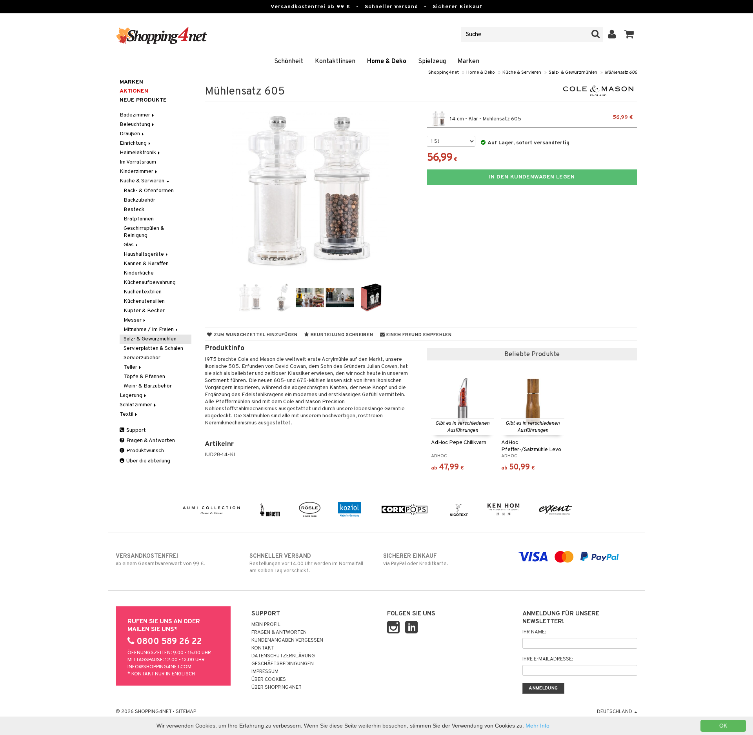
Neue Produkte (143, 100)
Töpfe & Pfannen (144, 376)
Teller (131, 367)
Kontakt (262, 648)
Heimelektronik (138, 152)
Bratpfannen (139, 219)
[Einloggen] (612, 34)
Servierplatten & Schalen (153, 348)
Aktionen (134, 91)
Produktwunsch (144, 451)
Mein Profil (265, 625)
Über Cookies (268, 680)
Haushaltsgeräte (144, 254)
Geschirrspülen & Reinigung (144, 232)
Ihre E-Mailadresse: (547, 659)
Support (135, 430)
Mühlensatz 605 (621, 72)
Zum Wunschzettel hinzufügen (255, 335)
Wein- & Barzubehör (148, 386)
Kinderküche (139, 273)
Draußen (130, 134)
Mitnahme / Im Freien (149, 329)
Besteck (134, 209)
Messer (133, 320)
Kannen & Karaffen (146, 263)
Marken (468, 61)
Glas (129, 245)
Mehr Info (537, 725)
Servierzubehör (142, 358)
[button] (629, 34)
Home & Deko (386, 61)
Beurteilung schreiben (341, 335)
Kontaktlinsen (335, 61)
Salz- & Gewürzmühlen (573, 72)
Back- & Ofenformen (149, 190)
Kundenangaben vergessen (287, 640)
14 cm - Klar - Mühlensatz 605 (541, 118)
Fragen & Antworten (150, 440)
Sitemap (186, 712)
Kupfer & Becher (144, 310)
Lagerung (132, 395)
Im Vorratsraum (138, 162)
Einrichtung (134, 143)
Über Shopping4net (276, 687)
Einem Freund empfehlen (418, 335)
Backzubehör (139, 200)
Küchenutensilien (144, 301)
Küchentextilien (143, 292)
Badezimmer (135, 115)
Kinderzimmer (137, 171)
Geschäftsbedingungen (282, 664)
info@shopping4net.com (159, 667)
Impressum (264, 672)
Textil (127, 414)
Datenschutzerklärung (283, 656)
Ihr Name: (534, 632)
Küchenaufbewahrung (150, 282)
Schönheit (288, 61)
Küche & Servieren (521, 72)
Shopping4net (443, 72)
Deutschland (615, 712)
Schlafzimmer (136, 405)
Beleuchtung (135, 124)
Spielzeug (432, 61)
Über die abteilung (147, 461)
